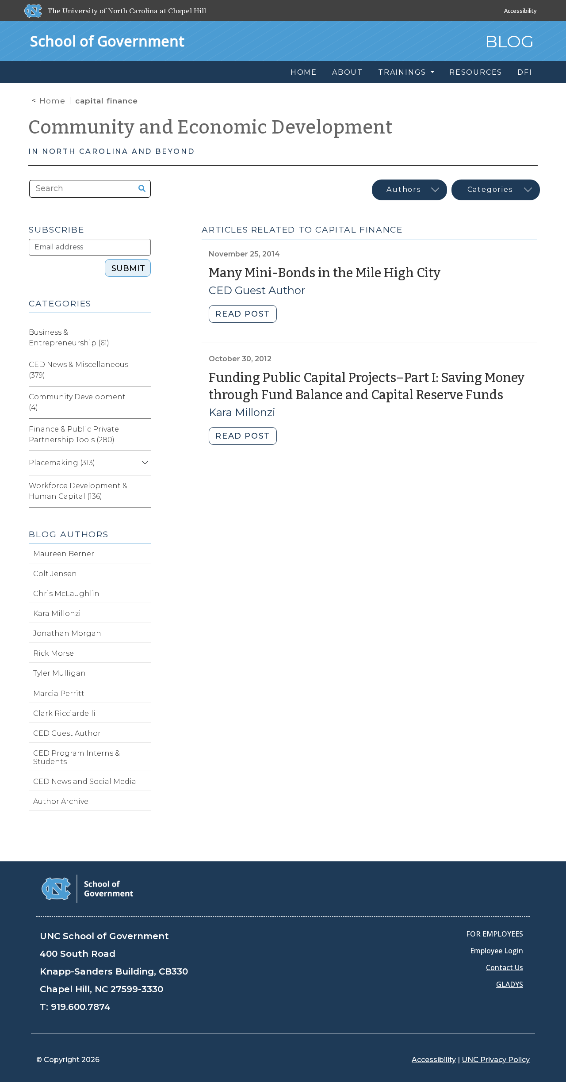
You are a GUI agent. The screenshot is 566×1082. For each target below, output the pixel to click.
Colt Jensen (55, 574)
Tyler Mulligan (59, 673)
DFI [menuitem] (524, 72)
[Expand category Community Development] (144, 402)
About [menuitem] (347, 72)
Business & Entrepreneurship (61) (69, 337)
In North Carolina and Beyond (111, 151)
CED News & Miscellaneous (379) (78, 369)
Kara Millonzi (242, 412)
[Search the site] (138, 189)
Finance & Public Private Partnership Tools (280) (74, 434)
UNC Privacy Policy (496, 1059)
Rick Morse (53, 653)
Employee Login (496, 951)
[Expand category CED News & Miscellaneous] (144, 370)
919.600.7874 (81, 1007)
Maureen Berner (63, 554)
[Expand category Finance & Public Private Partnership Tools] (144, 435)
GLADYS (509, 984)
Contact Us (504, 967)
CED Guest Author (257, 290)
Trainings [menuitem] (403, 72)
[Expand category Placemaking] (144, 463)
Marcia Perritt (58, 693)
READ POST (242, 314)
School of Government (107, 40)
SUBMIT (128, 268)
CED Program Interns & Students (76, 757)
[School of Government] (87, 888)
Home (52, 100)
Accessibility (520, 11)
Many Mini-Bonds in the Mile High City (324, 273)
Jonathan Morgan (67, 633)
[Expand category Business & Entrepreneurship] (144, 338)
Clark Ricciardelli (64, 713)
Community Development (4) (77, 402)
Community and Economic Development (210, 127)
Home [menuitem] (304, 72)
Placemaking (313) (62, 463)
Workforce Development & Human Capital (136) (78, 491)
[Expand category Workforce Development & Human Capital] (144, 491)
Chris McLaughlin (66, 593)
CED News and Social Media (84, 781)
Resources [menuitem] (475, 72)
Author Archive (60, 801)
